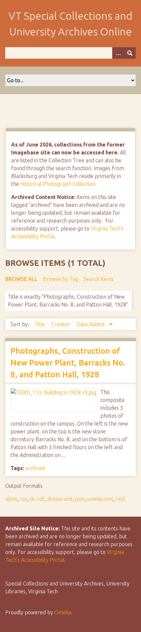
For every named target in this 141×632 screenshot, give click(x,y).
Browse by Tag (60, 279)
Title (40, 324)
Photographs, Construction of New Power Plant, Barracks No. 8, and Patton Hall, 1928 (67, 362)
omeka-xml (100, 499)
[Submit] (130, 53)
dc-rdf (37, 499)
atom (11, 499)
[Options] (118, 53)
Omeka (62, 612)
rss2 (121, 499)
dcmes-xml (59, 499)
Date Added (91, 324)
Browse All (21, 279)
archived (35, 468)
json (79, 499)
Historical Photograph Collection (57, 184)
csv (23, 499)
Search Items (98, 279)
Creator (61, 324)
